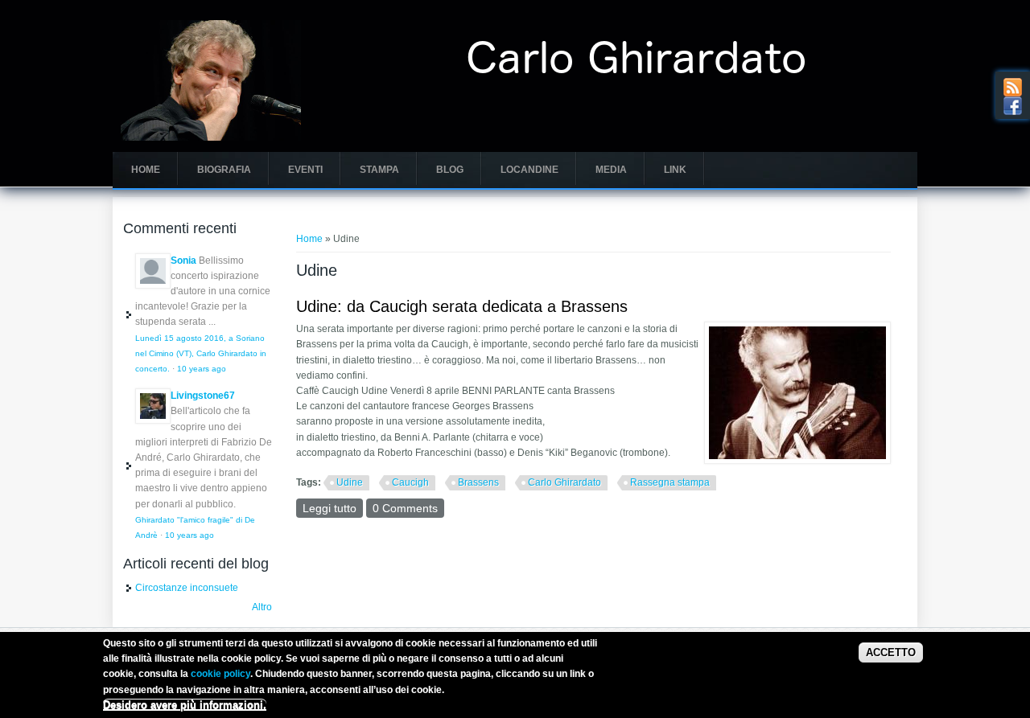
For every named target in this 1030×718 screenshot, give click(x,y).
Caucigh (410, 482)
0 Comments (405, 508)
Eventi (305, 169)
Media (611, 169)
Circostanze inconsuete (186, 587)
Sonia (183, 260)
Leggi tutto (333, 508)
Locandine (529, 169)
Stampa (379, 169)
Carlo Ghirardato (564, 482)
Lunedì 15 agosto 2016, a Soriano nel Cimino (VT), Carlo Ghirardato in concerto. (200, 353)
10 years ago (201, 368)
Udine (349, 482)
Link (675, 169)
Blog (450, 169)
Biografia (224, 169)
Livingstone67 (203, 395)
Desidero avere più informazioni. (184, 705)
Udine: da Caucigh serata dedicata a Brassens (462, 306)
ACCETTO (891, 652)
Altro (262, 607)
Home (145, 169)
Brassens (478, 482)
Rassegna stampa (670, 482)
